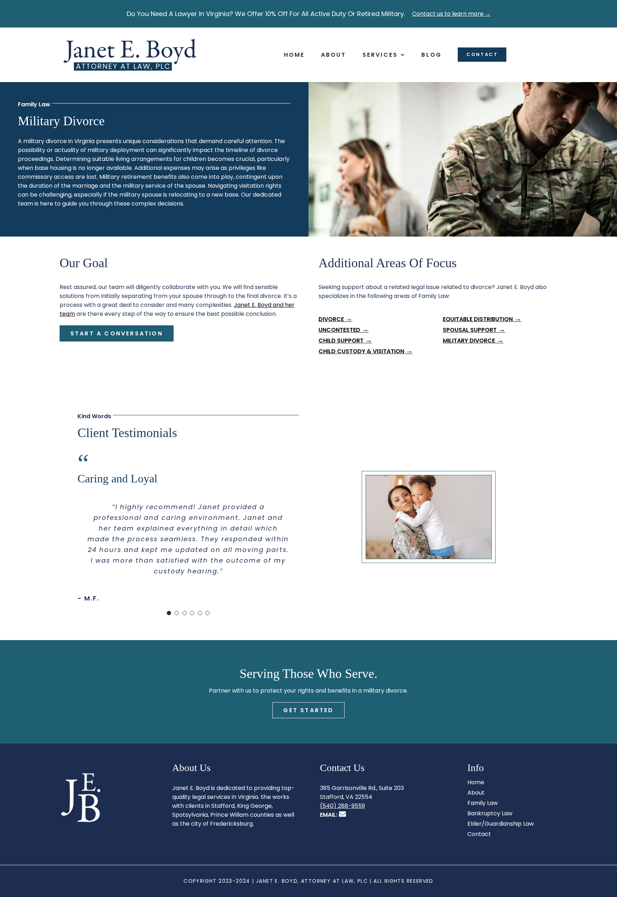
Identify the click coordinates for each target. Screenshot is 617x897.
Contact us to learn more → (451, 14)
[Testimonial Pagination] (169, 613)
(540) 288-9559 (342, 806)
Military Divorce (473, 340)
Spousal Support (474, 330)
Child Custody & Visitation (365, 351)
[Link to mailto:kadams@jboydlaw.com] (342, 814)
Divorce (335, 319)
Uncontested (343, 330)
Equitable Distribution (482, 319)
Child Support (345, 340)
